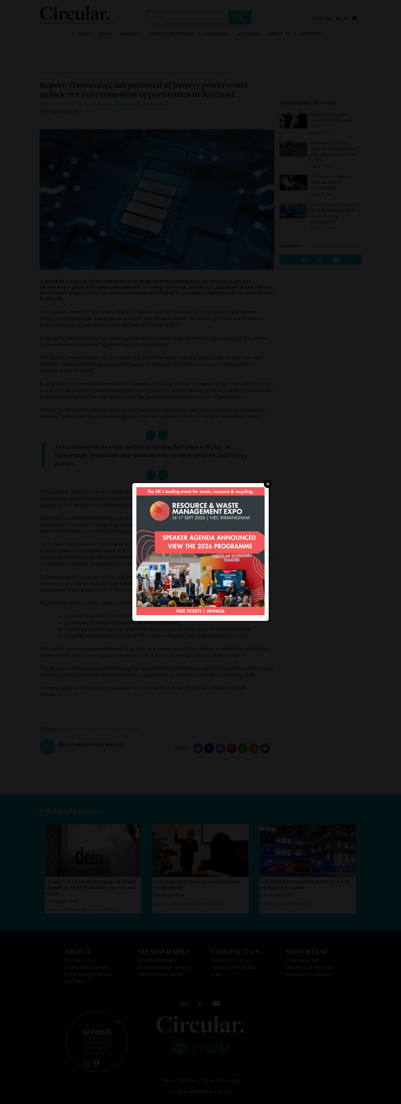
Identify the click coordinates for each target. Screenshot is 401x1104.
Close (268, 484)
